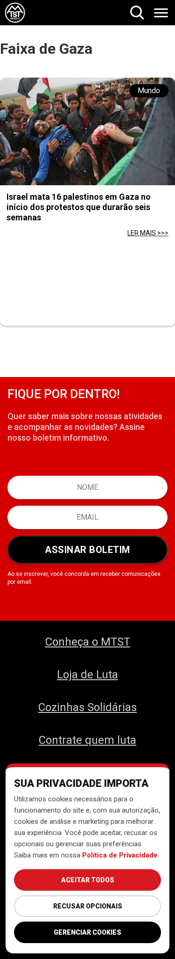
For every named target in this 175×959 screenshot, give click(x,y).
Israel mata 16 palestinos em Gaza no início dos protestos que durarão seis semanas (79, 207)
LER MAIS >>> (147, 233)
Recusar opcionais (87, 906)
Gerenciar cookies (87, 932)
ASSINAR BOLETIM (87, 549)
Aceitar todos (87, 880)
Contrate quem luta (87, 740)
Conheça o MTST (87, 641)
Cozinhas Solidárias (87, 707)
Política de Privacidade (120, 855)
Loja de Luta (87, 674)
